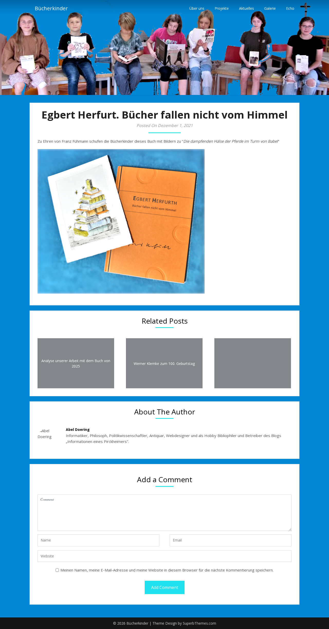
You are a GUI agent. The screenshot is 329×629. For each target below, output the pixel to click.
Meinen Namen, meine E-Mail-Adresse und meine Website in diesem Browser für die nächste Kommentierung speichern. (166, 570)
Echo (290, 8)
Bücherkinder (51, 8)
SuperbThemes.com (199, 623)
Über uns (196, 8)
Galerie (270, 8)
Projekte (222, 8)
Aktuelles (246, 8)
